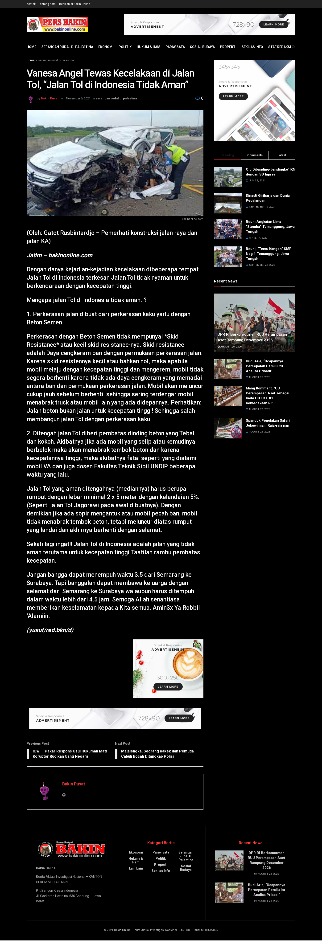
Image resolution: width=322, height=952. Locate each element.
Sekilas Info (252, 47)
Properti (228, 47)
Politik (125, 47)
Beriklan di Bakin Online (74, 4)
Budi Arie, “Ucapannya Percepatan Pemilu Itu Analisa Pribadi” (264, 366)
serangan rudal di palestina (67, 47)
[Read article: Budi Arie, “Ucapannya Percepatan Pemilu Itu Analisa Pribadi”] (228, 369)
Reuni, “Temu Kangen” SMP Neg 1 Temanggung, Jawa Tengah (269, 254)
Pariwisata (175, 47)
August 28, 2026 (231, 346)
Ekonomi (105, 47)
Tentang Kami (47, 4)
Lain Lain (136, 868)
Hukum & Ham (148, 47)
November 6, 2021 (78, 98)
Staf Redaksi (279, 47)
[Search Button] (293, 47)
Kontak (31, 4)
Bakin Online (122, 930)
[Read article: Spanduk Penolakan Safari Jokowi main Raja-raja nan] (228, 428)
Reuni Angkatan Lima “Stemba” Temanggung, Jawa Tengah (270, 227)
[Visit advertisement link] (209, 24)
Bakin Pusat (49, 98)
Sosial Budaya (202, 47)
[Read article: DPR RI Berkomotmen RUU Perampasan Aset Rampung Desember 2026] (254, 323)
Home (31, 47)
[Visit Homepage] (57, 24)
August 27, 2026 (259, 409)
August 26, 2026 (259, 431)
